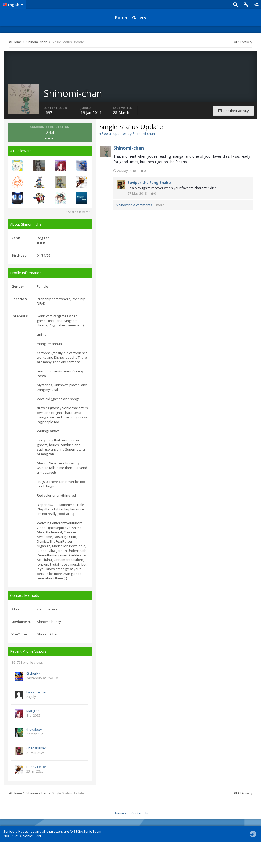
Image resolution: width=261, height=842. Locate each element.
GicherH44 (34, 673)
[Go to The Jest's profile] (39, 198)
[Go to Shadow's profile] (60, 198)
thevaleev (34, 729)
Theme (119, 813)
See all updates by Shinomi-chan (128, 133)
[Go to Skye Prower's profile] (60, 182)
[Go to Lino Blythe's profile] (81, 165)
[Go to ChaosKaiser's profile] (19, 751)
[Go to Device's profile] (17, 198)
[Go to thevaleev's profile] (19, 732)
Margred (33, 710)
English (13, 4)
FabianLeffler (36, 692)
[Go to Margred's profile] (60, 165)
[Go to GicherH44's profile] (19, 676)
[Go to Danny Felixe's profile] (81, 182)
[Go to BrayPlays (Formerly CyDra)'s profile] (81, 198)
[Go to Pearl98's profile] (39, 182)
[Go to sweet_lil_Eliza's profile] (17, 165)
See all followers (77, 212)
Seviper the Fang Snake (149, 182)
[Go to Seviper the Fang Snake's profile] (121, 184)
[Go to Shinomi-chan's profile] (105, 151)
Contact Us (139, 813)
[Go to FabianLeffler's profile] (19, 695)
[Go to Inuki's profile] (39, 165)
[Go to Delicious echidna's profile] (17, 182)
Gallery (139, 17)
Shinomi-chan (128, 148)
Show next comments (141, 205)
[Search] (235, 4)
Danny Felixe (36, 766)
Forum (122, 17)
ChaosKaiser (36, 748)
